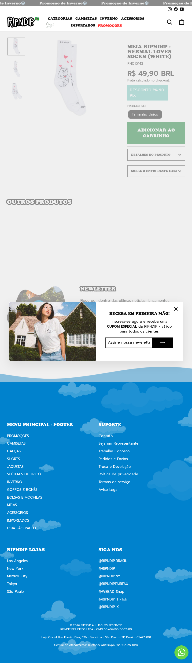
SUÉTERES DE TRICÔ (24, 474)
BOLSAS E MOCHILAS (24, 497)
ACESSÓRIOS (132, 18)
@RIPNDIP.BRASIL (113, 560)
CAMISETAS (86, 18)
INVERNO (109, 18)
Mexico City (17, 576)
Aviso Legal (108, 489)
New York (15, 568)
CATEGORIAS (60, 18)
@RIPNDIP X (109, 606)
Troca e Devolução (115, 466)
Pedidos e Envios (113, 458)
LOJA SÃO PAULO (21, 528)
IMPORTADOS (83, 25)
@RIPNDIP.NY (109, 576)
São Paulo (15, 591)
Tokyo (12, 583)
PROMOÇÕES (109, 25)
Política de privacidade (118, 474)
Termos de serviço (114, 482)
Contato (106, 435)
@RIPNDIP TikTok (113, 599)
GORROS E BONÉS (22, 489)
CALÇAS (14, 451)
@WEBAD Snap (111, 591)
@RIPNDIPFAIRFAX (113, 583)
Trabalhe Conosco (114, 451)
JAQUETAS (15, 466)
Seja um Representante (118, 443)
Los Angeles (17, 560)
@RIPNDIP (107, 568)
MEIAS (12, 505)
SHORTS (13, 458)
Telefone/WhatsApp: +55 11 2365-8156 (113, 645)
